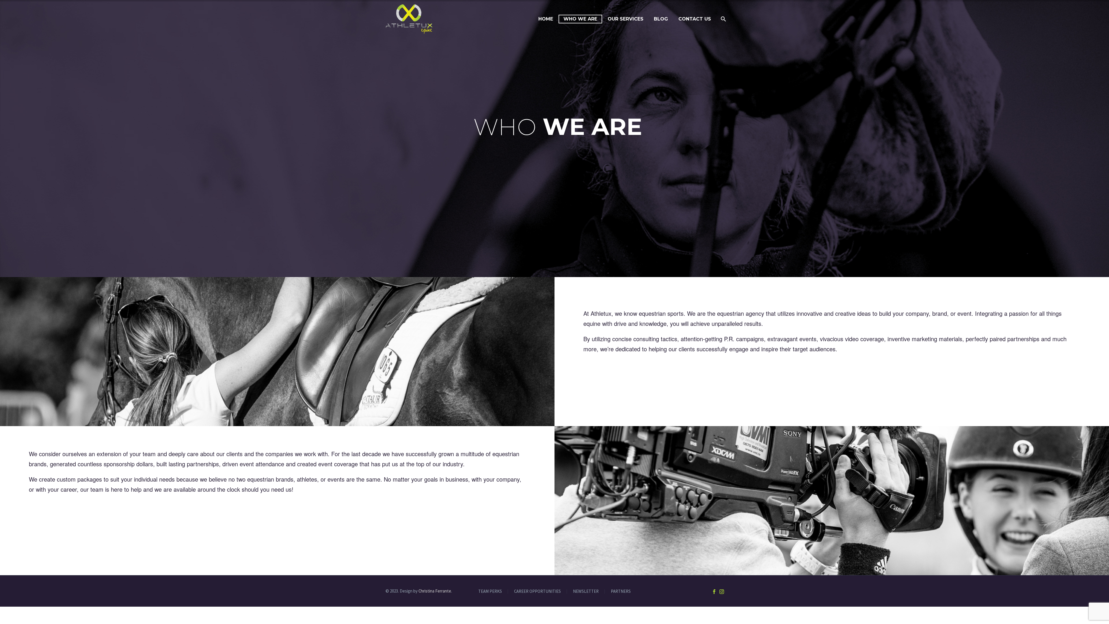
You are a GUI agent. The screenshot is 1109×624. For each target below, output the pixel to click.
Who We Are (580, 19)
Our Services (625, 19)
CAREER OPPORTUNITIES (537, 591)
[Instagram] (721, 591)
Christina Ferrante (434, 591)
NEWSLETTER (586, 591)
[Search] (722, 19)
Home (545, 19)
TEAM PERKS (490, 591)
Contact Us (694, 19)
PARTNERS (621, 591)
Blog (661, 19)
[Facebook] (714, 591)
